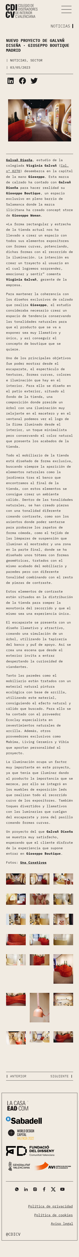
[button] (67, 9)
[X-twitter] (53, 1189)
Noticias (18, 60)
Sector (36, 60)
